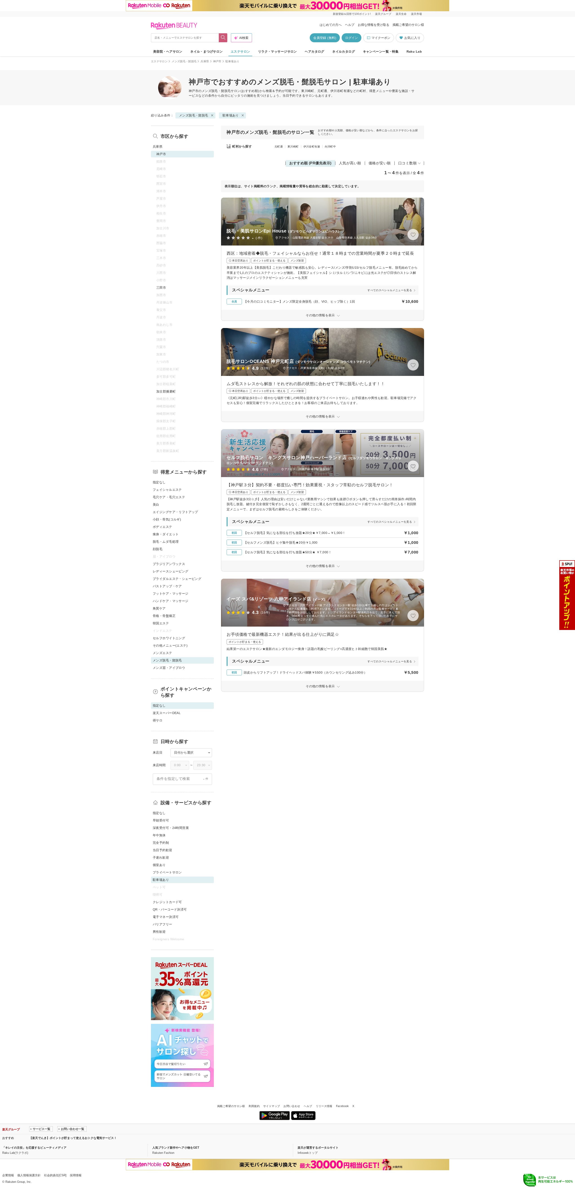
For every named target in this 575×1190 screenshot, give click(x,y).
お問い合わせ (291, 1106)
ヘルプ (349, 25)
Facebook (342, 1106)
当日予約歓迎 (162, 850)
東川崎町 (293, 146)
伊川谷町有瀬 (311, 146)
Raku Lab (414, 51)
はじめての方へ (331, 25)
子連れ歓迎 (161, 857)
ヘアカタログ (314, 51)
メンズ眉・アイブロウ (169, 668)
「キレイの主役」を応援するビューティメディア (34, 1147)
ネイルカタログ (343, 51)
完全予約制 (161, 842)
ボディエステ (162, 527)
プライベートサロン (167, 872)
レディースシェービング (170, 571)
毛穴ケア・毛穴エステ (169, 497)
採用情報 (76, 1175)
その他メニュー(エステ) (170, 645)
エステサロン (240, 51)
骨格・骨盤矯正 (164, 616)
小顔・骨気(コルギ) (167, 519)
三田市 (161, 287)
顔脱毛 (157, 549)
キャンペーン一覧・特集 (381, 51)
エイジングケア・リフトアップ (175, 512)
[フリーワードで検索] (223, 37)
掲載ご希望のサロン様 (408, 25)
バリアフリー (162, 924)
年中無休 (159, 835)
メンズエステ (162, 653)
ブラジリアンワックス (169, 564)
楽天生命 (401, 14)
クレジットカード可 (167, 902)
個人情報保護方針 (29, 1175)
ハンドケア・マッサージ (170, 601)
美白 (156, 504)
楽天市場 (416, 14)
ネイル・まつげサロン (206, 51)
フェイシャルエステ (167, 489)
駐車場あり (231, 115)
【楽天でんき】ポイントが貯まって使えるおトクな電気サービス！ (73, 1138)
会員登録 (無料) (324, 38)
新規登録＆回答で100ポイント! (352, 14)
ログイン (351, 38)
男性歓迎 (159, 931)
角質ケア (159, 608)
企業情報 (8, 1175)
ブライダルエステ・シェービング (177, 578)
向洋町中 (330, 146)
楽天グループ (383, 14)
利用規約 (254, 1106)
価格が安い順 (380, 163)
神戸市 (217, 61)
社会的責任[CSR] (55, 1175)
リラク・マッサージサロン (277, 51)
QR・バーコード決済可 (170, 909)
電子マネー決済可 (166, 917)
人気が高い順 (350, 163)
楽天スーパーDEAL (167, 713)
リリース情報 (324, 1106)
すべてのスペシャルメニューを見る (389, 290)
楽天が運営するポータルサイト (318, 1147)
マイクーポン (381, 38)
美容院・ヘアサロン (167, 51)
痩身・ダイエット (166, 534)
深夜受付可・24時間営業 (171, 828)
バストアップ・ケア (167, 586)
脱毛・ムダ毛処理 (166, 541)
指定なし (159, 482)
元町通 (278, 146)
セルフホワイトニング (169, 638)
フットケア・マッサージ (170, 593)
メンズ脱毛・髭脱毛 (184, 61)
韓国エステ (161, 623)
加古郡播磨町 (166, 391)
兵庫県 (205, 61)
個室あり (159, 865)
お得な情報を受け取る (373, 25)
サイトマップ (271, 1106)
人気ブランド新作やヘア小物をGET (175, 1147)
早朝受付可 (161, 820)
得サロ (157, 720)
